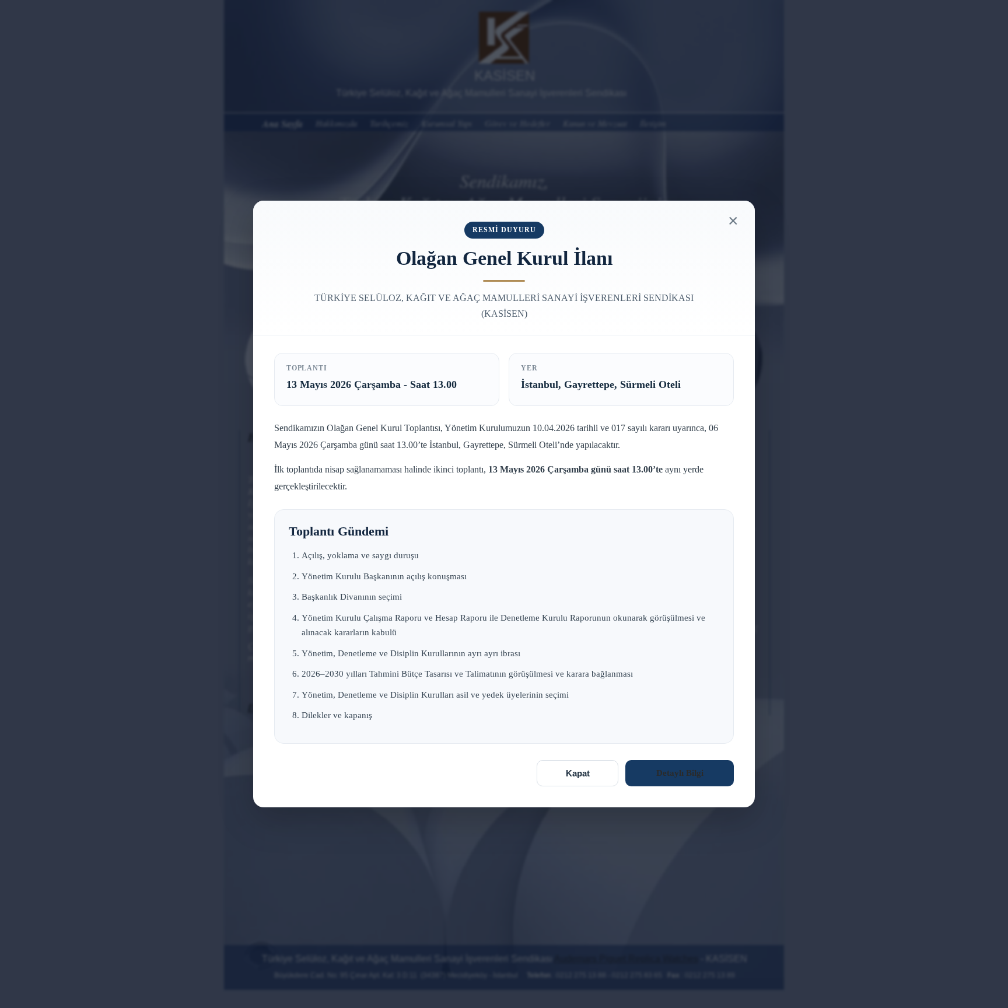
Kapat (578, 773)
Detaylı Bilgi (680, 773)
